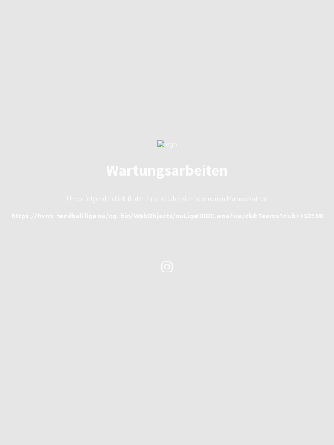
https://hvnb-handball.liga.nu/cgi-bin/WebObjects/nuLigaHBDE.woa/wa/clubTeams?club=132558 (167, 215)
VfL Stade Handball (165, 434)
